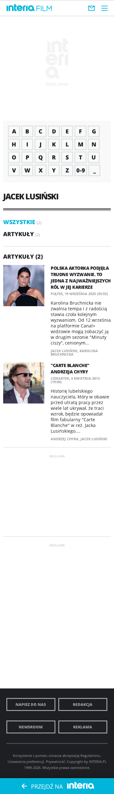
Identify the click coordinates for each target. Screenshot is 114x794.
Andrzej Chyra (65, 438)
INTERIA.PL (98, 761)
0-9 (80, 170)
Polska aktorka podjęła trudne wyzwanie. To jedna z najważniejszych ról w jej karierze (81, 277)
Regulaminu (90, 755)
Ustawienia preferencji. (26, 761)
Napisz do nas (31, 704)
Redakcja (82, 704)
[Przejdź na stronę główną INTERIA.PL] (20, 8)
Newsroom (31, 727)
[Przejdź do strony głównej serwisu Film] (44, 8)
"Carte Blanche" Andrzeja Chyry (70, 368)
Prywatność (55, 761)
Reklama (82, 727)
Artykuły (18, 234)
